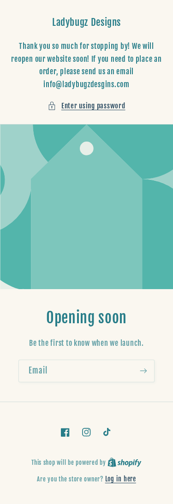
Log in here (120, 479)
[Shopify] (124, 462)
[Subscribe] (143, 371)
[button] (86, 106)
